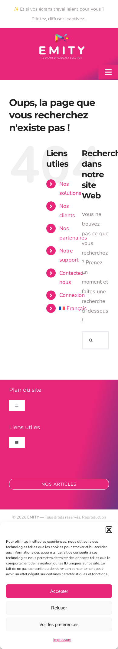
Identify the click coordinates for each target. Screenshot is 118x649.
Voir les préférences (59, 624)
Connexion (72, 295)
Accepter (59, 591)
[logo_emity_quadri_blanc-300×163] (62, 36)
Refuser (59, 607)
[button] (109, 530)
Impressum (62, 639)
